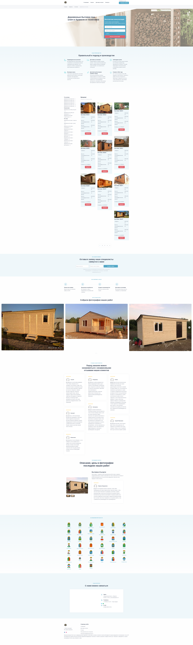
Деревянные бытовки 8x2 (70, 106)
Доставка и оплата (99, 2)
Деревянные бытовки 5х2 (69, 98)
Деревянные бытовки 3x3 (69, 101)
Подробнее (88, 133)
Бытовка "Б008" (85, 185)
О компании (83, 626)
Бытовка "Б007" (118, 185)
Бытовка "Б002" (102, 114)
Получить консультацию (115, 36)
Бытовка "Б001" (85, 114)
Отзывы (82, 630)
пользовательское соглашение (103, 269)
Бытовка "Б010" (118, 219)
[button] (189, 327)
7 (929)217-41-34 (122, 1)
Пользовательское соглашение (87, 631)
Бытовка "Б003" (118, 110)
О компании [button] (86, 2)
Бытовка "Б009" (102, 189)
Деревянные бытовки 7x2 (70, 104)
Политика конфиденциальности (87, 633)
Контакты (107, 2)
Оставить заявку (110, 266)
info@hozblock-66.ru (107, 606)
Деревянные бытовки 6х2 (69, 103)
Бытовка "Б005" (85, 148)
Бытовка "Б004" (118, 148)
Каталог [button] (92, 2)
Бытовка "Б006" (102, 152)
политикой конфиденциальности (113, 33)
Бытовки (76, 6)
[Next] (109, 245)
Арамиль (71, 6)
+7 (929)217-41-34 (107, 601)
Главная (65, 6)
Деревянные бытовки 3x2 (69, 100)
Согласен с (111, 33)
